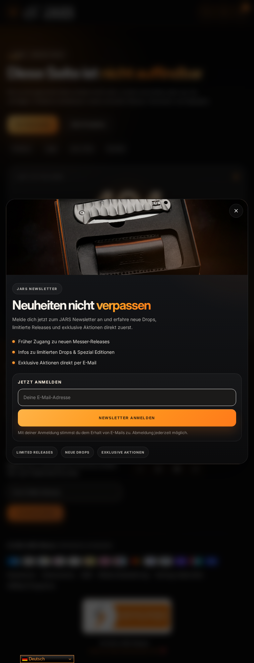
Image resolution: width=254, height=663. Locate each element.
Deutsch (36, 658)
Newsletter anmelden (127, 418)
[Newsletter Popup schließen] (236, 211)
